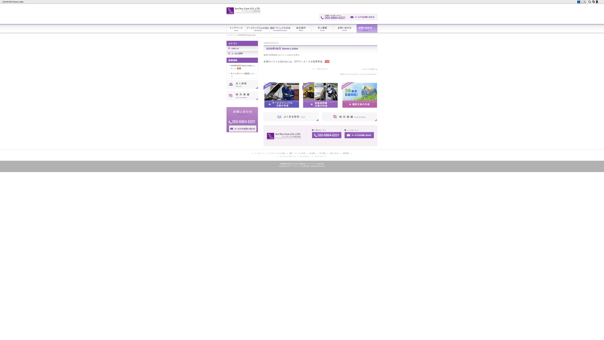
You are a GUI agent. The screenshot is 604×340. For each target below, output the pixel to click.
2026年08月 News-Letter (13, 2)
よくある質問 (237, 53)
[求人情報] (242, 88)
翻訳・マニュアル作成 (280, 28)
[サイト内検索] (589, 2)
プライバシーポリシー (288, 156)
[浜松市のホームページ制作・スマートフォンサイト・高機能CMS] (593, 2)
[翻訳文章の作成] (359, 108)
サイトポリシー (305, 156)
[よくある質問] (291, 120)
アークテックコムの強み (258, 28)
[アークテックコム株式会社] (243, 10)
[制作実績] (349, 120)
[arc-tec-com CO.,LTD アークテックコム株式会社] (284, 136)
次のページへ (322, 68)
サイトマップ (319, 156)
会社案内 (301, 28)
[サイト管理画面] (597, 2)
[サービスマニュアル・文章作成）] (281, 108)
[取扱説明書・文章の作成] (320, 108)
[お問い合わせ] (362, 16)
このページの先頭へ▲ (370, 69)
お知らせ (235, 48)
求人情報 (322, 28)
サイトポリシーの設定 (240, 73)
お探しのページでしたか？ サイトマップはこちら (358, 74)
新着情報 (367, 28)
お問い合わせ (345, 28)
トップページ (236, 28)
